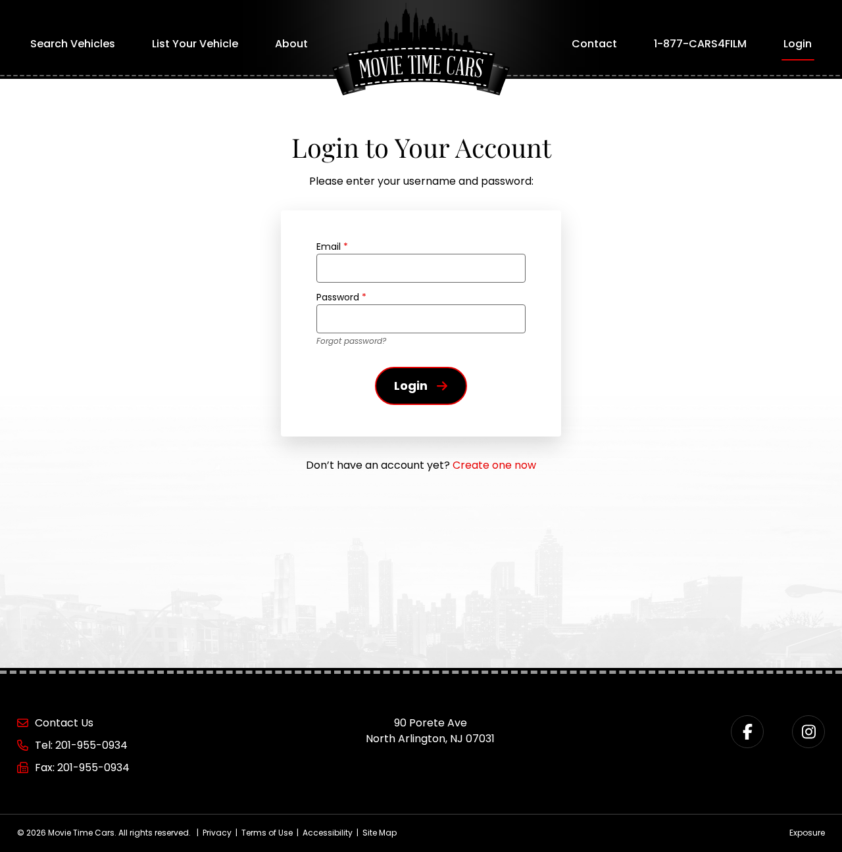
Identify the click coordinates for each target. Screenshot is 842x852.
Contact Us (64, 722)
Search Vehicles (72, 43)
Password (341, 297)
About (291, 43)
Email (332, 246)
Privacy (217, 832)
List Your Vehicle (195, 43)
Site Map (379, 832)
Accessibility (328, 832)
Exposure (807, 832)
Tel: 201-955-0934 (81, 745)
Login (797, 43)
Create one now (494, 465)
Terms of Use (267, 832)
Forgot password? (351, 340)
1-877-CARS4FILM (700, 43)
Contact (594, 43)
